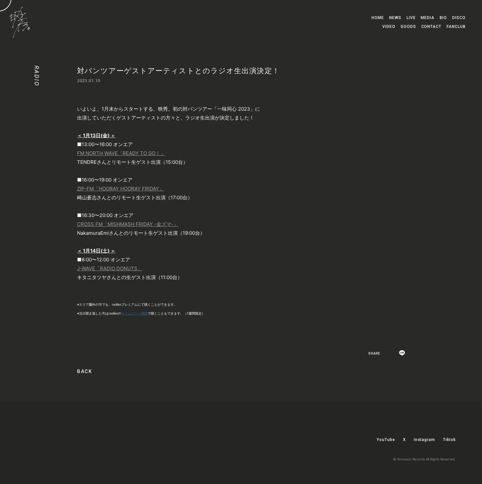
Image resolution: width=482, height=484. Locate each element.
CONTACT (431, 27)
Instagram (424, 439)
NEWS (395, 18)
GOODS (408, 27)
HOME (378, 18)
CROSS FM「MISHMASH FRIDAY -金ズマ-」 (127, 224)
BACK (84, 371)
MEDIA (427, 18)
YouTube (386, 439)
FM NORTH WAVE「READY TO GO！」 (121, 153)
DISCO (459, 18)
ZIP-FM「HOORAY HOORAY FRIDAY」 (120, 189)
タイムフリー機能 (134, 313)
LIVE (411, 18)
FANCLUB (456, 27)
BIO (443, 18)
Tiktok (449, 439)
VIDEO (388, 27)
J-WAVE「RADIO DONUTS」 (109, 268)
